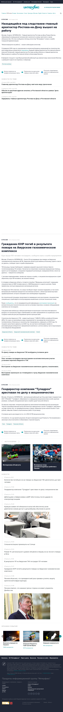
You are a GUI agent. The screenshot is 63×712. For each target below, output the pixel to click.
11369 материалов (8, 647)
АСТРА (3, 692)
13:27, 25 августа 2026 (14, 240)
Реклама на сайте (42, 658)
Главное (4, 13)
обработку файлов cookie (20, 670)
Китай (38, 332)
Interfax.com (27, 2)
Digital (40, 13)
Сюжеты (49, 13)
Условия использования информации (31, 702)
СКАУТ (3, 688)
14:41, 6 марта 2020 (13, 19)
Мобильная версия (6, 2)
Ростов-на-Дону (6, 64)
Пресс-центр (25, 658)
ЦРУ (3, 178)
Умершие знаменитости (51, 643)
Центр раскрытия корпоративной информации (36, 689)
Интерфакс (31, 7)
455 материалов (47, 645)
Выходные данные (26, 704)
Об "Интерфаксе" (17, 2)
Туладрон (9, 424)
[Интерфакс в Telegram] (31, 694)
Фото (54, 13)
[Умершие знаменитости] (51, 641)
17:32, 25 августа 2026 (12, 109)
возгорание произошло (47, 303)
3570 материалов (28, 648)
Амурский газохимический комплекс (24, 332)
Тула (3, 424)
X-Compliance (5, 687)
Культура (30, 13)
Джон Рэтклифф (11, 178)
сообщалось (10, 303)
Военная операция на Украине (10, 644)
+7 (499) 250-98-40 (46, 673)
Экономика (20, 13)
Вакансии (33, 658)
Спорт (25, 13)
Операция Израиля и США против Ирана (30, 644)
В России (9, 13)
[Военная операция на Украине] (11, 641)
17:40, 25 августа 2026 (14, 385)
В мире (14, 13)
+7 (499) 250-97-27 (11, 674)
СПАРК (4, 685)
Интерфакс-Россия (37, 2)
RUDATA (30, 687)
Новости (44, 13)
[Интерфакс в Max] (39, 694)
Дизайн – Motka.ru (48, 702)
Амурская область (7, 332)
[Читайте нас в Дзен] (29, 694)
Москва (35, 13)
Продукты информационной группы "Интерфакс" (26, 678)
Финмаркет (46, 2)
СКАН (29, 685)
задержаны (25, 50)
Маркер (4, 690)
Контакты (4, 658)
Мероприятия (54, 658)
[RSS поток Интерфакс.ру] (36, 694)
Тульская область (18, 424)
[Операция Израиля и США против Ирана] (31, 641)
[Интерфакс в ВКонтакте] (34, 694)
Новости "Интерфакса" (33, 684)
